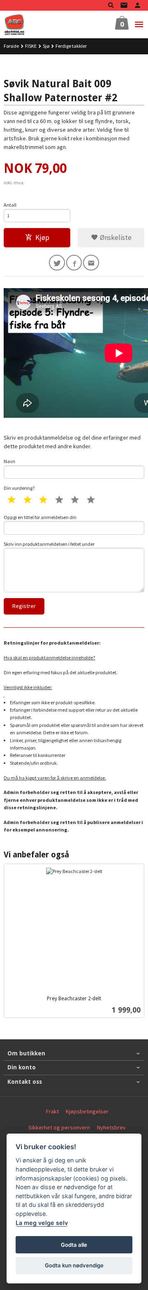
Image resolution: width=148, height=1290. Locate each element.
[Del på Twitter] (57, 263)
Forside (11, 46)
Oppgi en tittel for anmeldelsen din (40, 517)
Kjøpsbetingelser (87, 1111)
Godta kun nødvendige (74, 1265)
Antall (10, 205)
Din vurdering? (19, 488)
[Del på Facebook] (74, 263)
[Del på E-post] (91, 263)
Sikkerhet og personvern (59, 1127)
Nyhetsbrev (111, 1127)
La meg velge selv (42, 1222)
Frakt (52, 1111)
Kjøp (42, 237)
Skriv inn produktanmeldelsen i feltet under (49, 544)
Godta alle (74, 1244)
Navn (9, 461)
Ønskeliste (115, 237)
